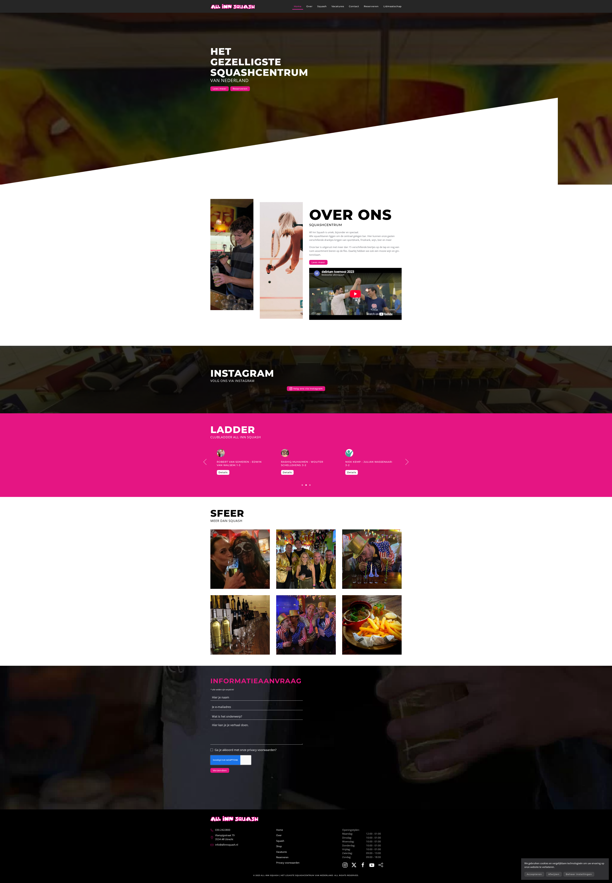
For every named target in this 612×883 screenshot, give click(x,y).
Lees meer (219, 88)
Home (298, 6)
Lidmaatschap (392, 6)
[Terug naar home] (232, 6)
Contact (354, 6)
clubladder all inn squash (235, 437)
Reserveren (371, 6)
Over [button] (309, 6)
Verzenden (220, 770)
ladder (232, 429)
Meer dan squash (226, 521)
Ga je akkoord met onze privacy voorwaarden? (245, 750)
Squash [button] (322, 6)
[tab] (302, 485)
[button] (205, 462)
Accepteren (534, 874)
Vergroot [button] (240, 559)
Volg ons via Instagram (232, 381)
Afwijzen (553, 874)
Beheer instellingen (579, 874)
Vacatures (338, 6)
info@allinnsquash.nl (226, 844)
